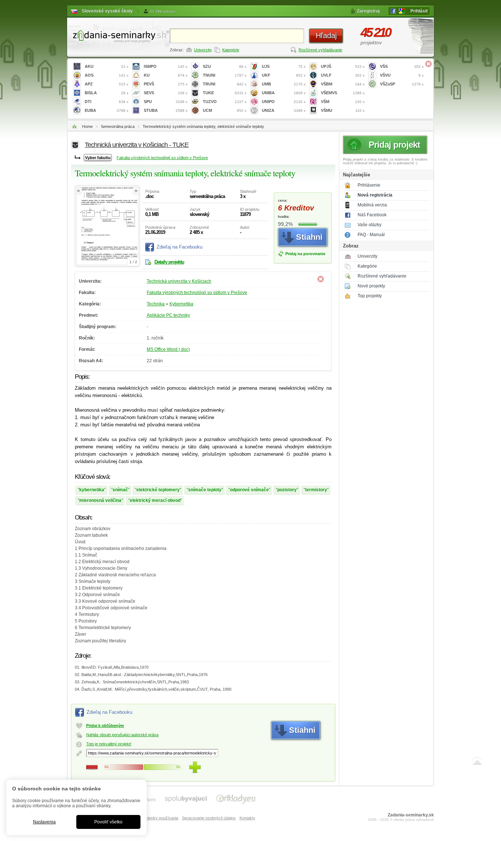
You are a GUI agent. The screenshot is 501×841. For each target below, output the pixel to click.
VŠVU (402, 75)
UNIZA (284, 110)
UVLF (343, 75)
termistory (316, 489)
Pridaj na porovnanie (305, 253)
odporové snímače (249, 489)
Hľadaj (326, 36)
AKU (106, 66)
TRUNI (224, 84)
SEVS (165, 93)
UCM (224, 110)
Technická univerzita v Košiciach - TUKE (137, 144)
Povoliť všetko (108, 822)
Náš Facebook (372, 214)
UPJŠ (343, 66)
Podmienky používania (158, 818)
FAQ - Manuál (371, 234)
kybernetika (91, 489)
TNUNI (224, 75)
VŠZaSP (402, 84)
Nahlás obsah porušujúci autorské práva (122, 734)
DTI (106, 101)
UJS (284, 66)
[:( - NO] (92, 767)
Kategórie (230, 50)
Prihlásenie (369, 185)
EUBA (106, 110)
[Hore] (477, 762)
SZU (224, 66)
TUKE (224, 93)
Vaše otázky (369, 224)
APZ (106, 84)
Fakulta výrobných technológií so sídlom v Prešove (162, 157)
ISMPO (165, 66)
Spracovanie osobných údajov (209, 818)
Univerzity (203, 50)
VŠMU (343, 110)
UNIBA (284, 93)
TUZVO (224, 101)
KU (165, 75)
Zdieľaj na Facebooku (179, 247)
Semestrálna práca (118, 126)
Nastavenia (44, 822)
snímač (120, 489)
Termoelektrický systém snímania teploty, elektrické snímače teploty (203, 126)
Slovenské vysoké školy (107, 11)
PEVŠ (165, 84)
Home (87, 126)
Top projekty (370, 295)
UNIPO (284, 101)
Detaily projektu (169, 262)
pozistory (287, 489)
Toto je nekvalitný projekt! (108, 744)
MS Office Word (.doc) (168, 349)
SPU (165, 101)
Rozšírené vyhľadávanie (320, 50)
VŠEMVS (343, 93)
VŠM (343, 101)
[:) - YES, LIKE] (195, 767)
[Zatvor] (428, 63)
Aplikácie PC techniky (168, 315)
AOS (106, 75)
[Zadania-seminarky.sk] (118, 35)
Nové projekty (371, 286)
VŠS (402, 66)
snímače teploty (205, 489)
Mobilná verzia (372, 205)
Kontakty (247, 818)
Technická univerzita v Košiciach (179, 281)
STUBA (165, 110)
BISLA (106, 93)
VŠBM (343, 84)
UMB (284, 84)
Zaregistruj (368, 11)
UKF (284, 75)
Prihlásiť (419, 11)
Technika (156, 303)
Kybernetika (181, 303)
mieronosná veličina (100, 500)
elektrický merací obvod (155, 500)
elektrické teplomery (158, 489)
